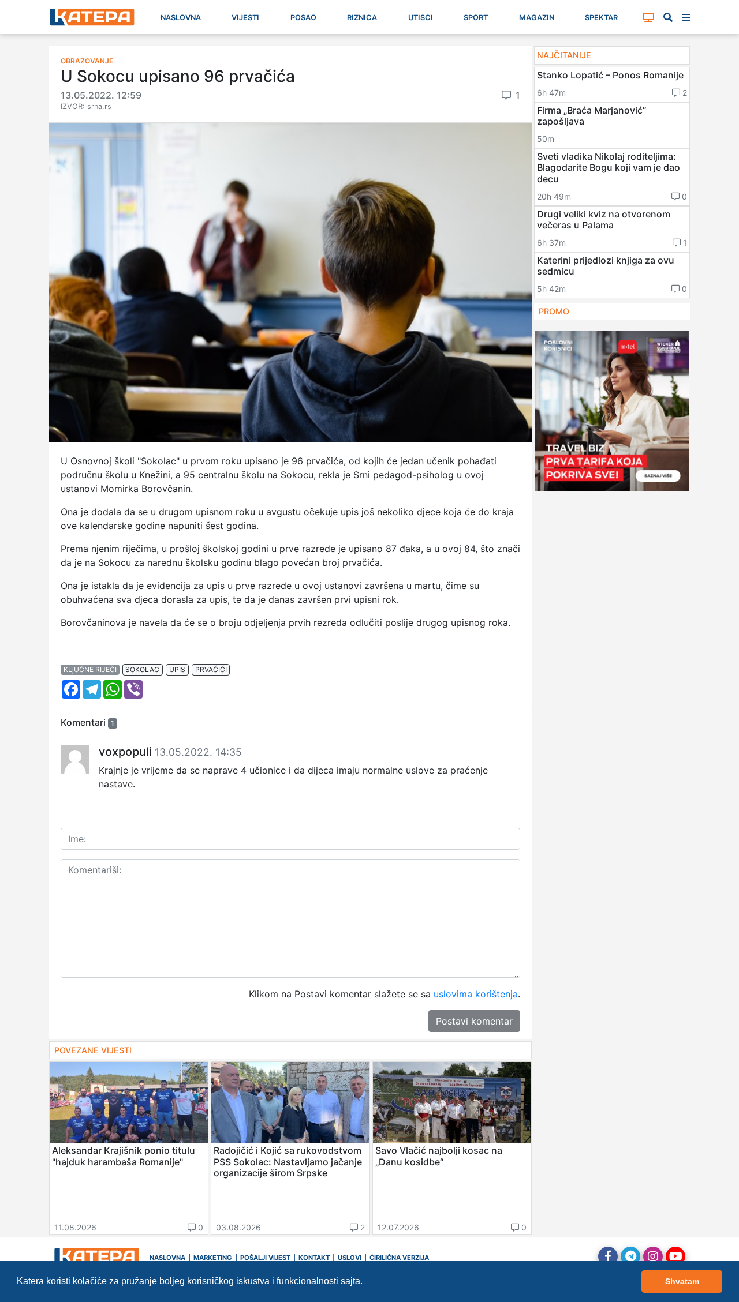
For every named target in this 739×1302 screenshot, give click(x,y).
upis (177, 669)
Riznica (362, 17)
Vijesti (245, 17)
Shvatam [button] (682, 1281)
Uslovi (349, 1258)
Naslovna (181, 17)
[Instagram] (653, 1256)
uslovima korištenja (476, 994)
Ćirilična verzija (399, 1258)
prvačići (211, 669)
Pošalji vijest (265, 1258)
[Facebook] (608, 1256)
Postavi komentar (474, 1021)
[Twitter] (630, 1256)
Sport (476, 17)
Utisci (420, 17)
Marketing (212, 1258)
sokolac (142, 669)
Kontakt (314, 1258)
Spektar (601, 17)
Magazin (536, 17)
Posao (303, 17)
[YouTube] (675, 1256)
